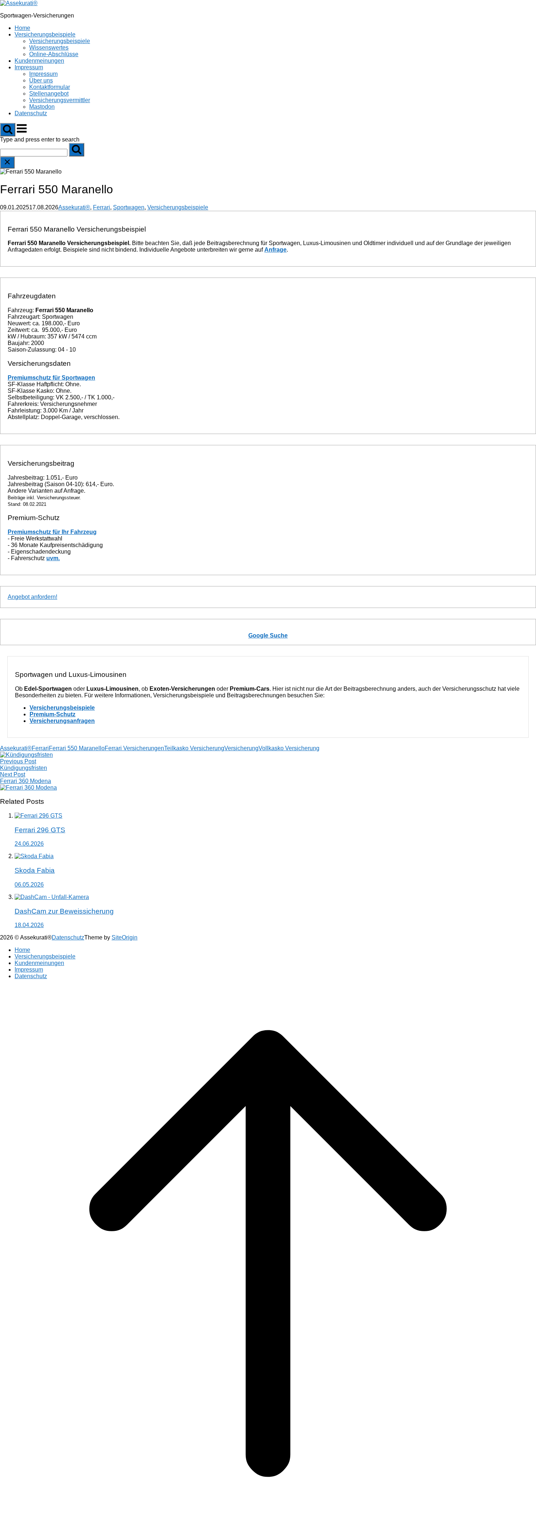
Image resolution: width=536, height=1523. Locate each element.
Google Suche (268, 635)
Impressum (29, 67)
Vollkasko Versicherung (289, 748)
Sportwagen (128, 207)
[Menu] (22, 132)
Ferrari (101, 207)
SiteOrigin (124, 937)
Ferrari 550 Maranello (77, 748)
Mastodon (42, 107)
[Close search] (7, 162)
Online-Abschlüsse (53, 54)
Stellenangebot (49, 93)
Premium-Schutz (52, 714)
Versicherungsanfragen (62, 721)
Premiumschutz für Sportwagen (51, 378)
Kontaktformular (49, 87)
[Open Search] (7, 129)
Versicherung (241, 748)
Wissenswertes (49, 47)
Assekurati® (74, 207)
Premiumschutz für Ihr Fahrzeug (52, 532)
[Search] (76, 149)
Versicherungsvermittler (59, 100)
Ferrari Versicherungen (134, 748)
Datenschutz (31, 113)
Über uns (41, 80)
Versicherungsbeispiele (45, 34)
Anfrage (275, 250)
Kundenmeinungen (39, 61)
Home (22, 28)
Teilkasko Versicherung (194, 748)
